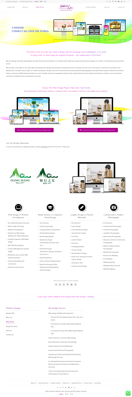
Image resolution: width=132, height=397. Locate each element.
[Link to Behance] (115, 1)
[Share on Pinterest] (67, 284)
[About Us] (25, 5)
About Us (9, 317)
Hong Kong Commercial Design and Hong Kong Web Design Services (64, 356)
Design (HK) (10, 313)
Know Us (9, 330)
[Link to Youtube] (118, 1)
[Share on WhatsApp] (64, 284)
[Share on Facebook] (56, 284)
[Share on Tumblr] (75, 284)
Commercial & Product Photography (60, 350)
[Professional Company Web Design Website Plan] (34, 110)
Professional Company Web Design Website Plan (66, 325)
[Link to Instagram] (110, 1)
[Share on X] (60, 284)
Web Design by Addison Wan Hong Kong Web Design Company (66, 391)
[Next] (58, 176)
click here (44, 147)
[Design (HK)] (11, 5)
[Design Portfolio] (91, 5)
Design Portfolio (11, 326)
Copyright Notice (76, 383)
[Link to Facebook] (107, 1)
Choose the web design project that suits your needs (67, 318)
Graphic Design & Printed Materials (60, 346)
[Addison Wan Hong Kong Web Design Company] (66, 7)
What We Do (10, 322)
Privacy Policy (88, 383)
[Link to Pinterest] (112, 1)
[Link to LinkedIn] (121, 1)
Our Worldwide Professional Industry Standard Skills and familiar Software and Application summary (66, 91)
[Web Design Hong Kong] (18, 207)
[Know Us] (107, 5)
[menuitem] (11, 5)
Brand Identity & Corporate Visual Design (62, 342)
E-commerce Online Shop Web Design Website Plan (67, 332)
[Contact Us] (121, 5)
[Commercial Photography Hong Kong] (113, 207)
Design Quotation (12, 1)
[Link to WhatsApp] (124, 1)
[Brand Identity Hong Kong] (50, 207)
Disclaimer (97, 383)
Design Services (43, 383)
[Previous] (10, 176)
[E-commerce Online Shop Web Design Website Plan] (98, 110)
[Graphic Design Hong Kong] (82, 207)
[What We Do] (40, 5)
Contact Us (10, 335)
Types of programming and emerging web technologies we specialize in (63, 372)
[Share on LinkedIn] (71, 284)
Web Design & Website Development (61, 313)
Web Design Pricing (26, 1)
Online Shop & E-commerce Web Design (62, 338)
